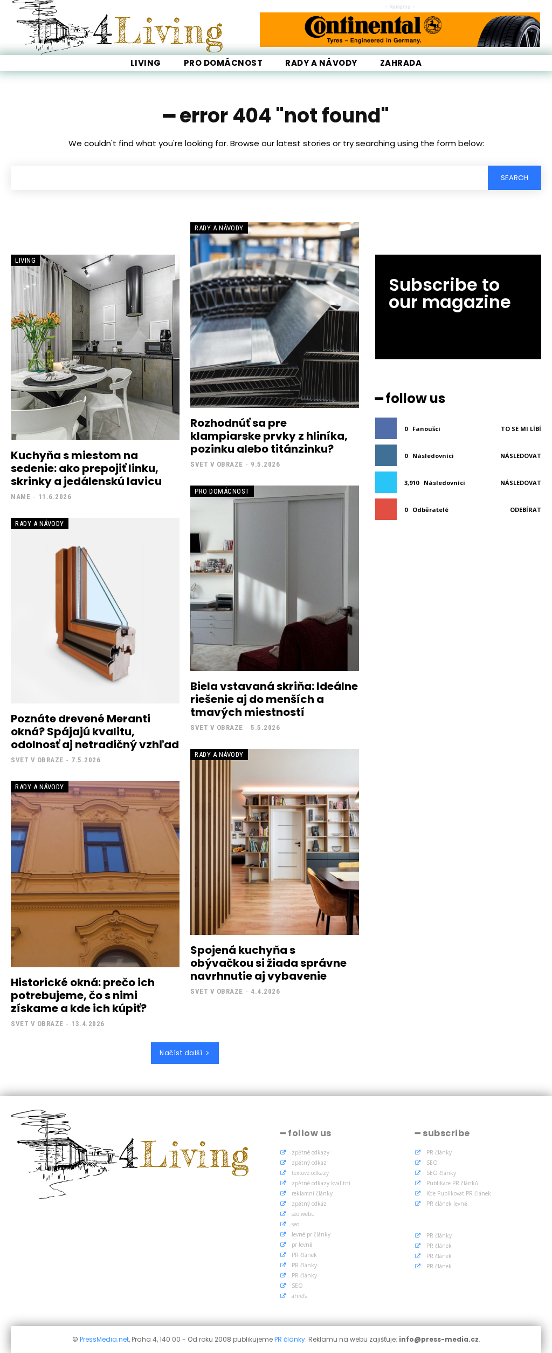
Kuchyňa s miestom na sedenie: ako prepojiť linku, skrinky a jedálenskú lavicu (86, 468)
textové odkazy (310, 1173)
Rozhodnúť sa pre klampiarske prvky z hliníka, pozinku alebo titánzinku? (269, 435)
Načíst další (181, 1052)
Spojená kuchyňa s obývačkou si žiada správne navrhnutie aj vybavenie (268, 962)
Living (25, 260)
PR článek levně (446, 1203)
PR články (304, 1265)
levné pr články (311, 1234)
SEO (297, 1285)
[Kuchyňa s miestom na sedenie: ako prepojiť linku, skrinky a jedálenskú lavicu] (95, 347)
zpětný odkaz (309, 1162)
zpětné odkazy (310, 1152)
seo (295, 1224)
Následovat (520, 456)
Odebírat (525, 509)
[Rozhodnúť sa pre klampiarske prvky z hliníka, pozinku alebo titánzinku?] (274, 315)
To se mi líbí (521, 429)
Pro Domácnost (222, 491)
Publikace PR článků (452, 1183)
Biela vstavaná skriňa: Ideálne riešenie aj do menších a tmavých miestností (274, 699)
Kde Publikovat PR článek (458, 1193)
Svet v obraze (216, 464)
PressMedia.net (104, 1339)
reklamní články (312, 1193)
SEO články (441, 1173)
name (20, 497)
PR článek (304, 1255)
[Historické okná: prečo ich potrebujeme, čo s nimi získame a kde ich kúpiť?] (95, 874)
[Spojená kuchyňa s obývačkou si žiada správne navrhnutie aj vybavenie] (274, 841)
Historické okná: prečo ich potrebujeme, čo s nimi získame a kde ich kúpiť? (83, 995)
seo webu (303, 1214)
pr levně (302, 1244)
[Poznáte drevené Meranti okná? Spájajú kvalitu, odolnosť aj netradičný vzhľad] (95, 610)
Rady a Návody (219, 228)
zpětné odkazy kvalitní (321, 1183)
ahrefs (299, 1296)
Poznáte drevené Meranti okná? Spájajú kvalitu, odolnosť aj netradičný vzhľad (95, 731)
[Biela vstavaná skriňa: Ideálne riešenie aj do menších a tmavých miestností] (274, 578)
